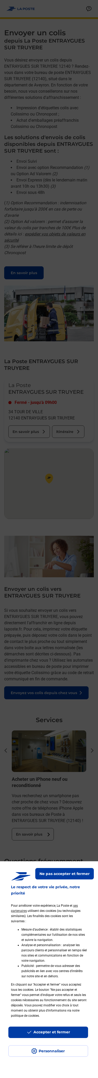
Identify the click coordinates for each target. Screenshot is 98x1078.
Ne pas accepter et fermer (64, 873)
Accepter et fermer (51, 1032)
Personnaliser (52, 1051)
